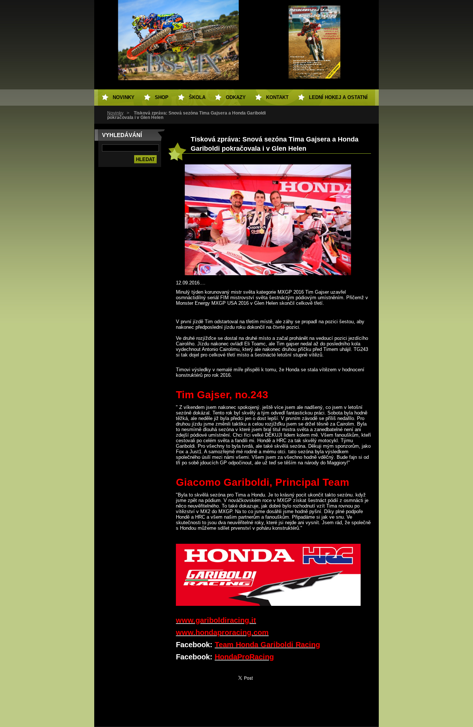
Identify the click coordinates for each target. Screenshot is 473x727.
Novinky (115, 113)
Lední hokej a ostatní (338, 97)
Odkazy (236, 97)
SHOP (162, 97)
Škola (197, 97)
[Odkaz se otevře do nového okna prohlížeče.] (268, 273)
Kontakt (277, 97)
